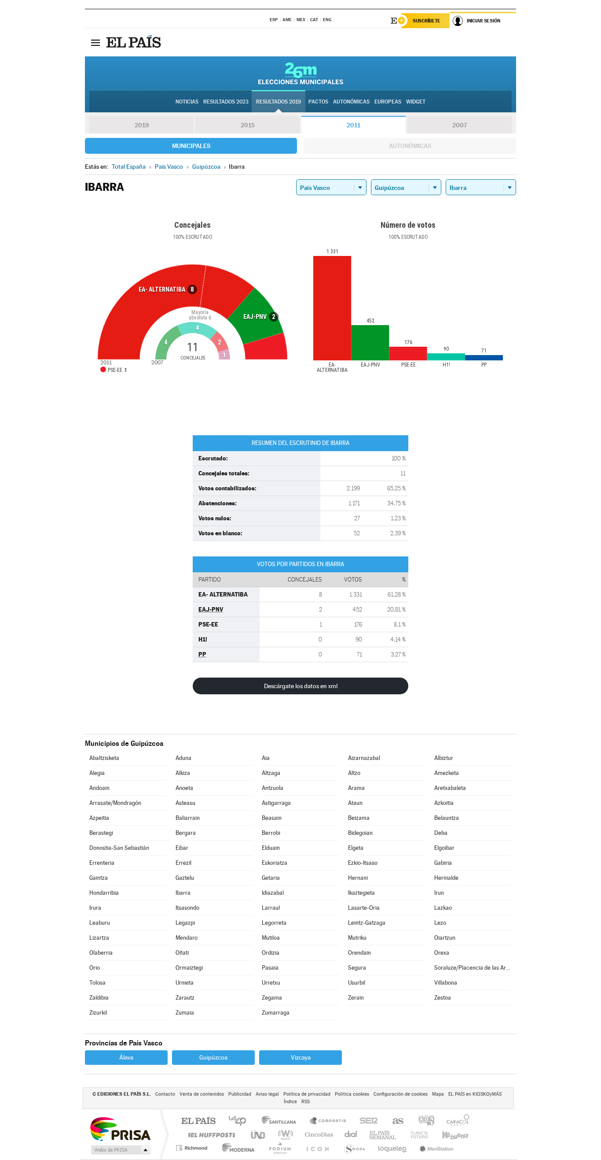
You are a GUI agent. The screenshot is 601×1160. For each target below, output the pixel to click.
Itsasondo (187, 907)
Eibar (182, 848)
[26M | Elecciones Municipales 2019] (300, 73)
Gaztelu (185, 878)
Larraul (271, 907)
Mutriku (357, 937)
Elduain (271, 848)
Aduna (183, 758)
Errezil (183, 863)
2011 (353, 125)
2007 (459, 125)
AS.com (394, 1121)
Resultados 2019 (278, 102)
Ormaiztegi (189, 967)
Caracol (455, 1121)
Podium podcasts (279, 1147)
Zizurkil (98, 1012)
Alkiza (183, 773)
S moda (353, 1147)
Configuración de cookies (401, 1094)
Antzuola (272, 788)
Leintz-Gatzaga (366, 922)
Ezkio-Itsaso (362, 863)
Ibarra (183, 892)
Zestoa (442, 997)
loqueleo (393, 1147)
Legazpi (185, 922)
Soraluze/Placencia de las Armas (473, 967)
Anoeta (184, 788)
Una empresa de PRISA (120, 1128)
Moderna (236, 1147)
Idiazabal (273, 892)
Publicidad (239, 1094)
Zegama (272, 997)
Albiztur (443, 758)
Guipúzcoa (213, 1057)
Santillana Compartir (328, 1121)
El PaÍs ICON (317, 1147)
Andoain (99, 788)
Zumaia (185, 1012)
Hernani (358, 878)
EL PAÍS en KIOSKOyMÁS (475, 1094)
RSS (305, 1101)
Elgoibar (444, 848)
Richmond (192, 1147)
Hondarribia (104, 892)
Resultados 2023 (226, 102)
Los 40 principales (240, 1121)
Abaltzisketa (104, 758)
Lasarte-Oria (364, 907)
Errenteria (101, 863)
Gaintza (98, 878)
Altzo (354, 773)
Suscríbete (426, 21)
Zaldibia (99, 997)
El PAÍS (198, 1121)
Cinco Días (317, 1134)
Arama (356, 788)
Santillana (282, 1121)
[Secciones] (95, 42)
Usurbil (356, 982)
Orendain (359, 952)
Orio (94, 967)
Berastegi (101, 833)
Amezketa (446, 773)
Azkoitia (444, 803)
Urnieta (185, 982)
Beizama (359, 818)
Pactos (318, 102)
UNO (258, 1134)
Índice (290, 1101)
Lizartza (99, 937)
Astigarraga (276, 803)
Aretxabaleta (450, 788)
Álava (126, 1057)
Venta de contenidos (202, 1094)
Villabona (445, 982)
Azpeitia (99, 818)
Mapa (438, 1094)
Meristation (435, 1147)
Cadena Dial (351, 1134)
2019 (142, 125)
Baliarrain (188, 818)
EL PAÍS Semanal (383, 1134)
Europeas (387, 102)
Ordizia (270, 952)
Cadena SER (366, 1121)
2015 (248, 125)
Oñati (182, 952)
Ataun (355, 803)
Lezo (440, 922)
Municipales (191, 145)
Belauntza (446, 818)
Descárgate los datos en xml (300, 685)
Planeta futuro (416, 1134)
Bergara (186, 833)
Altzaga (271, 773)
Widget (415, 102)
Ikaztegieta (361, 892)
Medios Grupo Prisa (119, 1150)
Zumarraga (276, 1012)
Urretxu (271, 982)
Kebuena (447, 1134)
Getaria (271, 878)
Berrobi (271, 833)
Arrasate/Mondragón (115, 803)
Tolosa (97, 982)
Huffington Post (210, 1134)
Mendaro (187, 937)
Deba (440, 833)
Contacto (165, 1094)
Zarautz (185, 997)
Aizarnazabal (364, 758)
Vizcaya (301, 1057)
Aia (266, 758)
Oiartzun (444, 937)
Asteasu (185, 803)
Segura (357, 967)
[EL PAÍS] (134, 42)
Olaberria (101, 952)
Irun (439, 892)
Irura (95, 907)
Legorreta (274, 922)
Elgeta (355, 848)
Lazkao (443, 907)
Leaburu (99, 922)
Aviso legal (267, 1094)
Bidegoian (360, 833)
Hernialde (446, 878)
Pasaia (270, 967)
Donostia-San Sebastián (119, 848)
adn (423, 1121)
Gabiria (443, 863)
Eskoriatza (274, 863)
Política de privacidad (306, 1094)
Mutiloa (271, 937)
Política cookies (352, 1094)
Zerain (356, 997)
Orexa (441, 952)
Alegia (97, 773)
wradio (284, 1134)
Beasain (272, 818)
